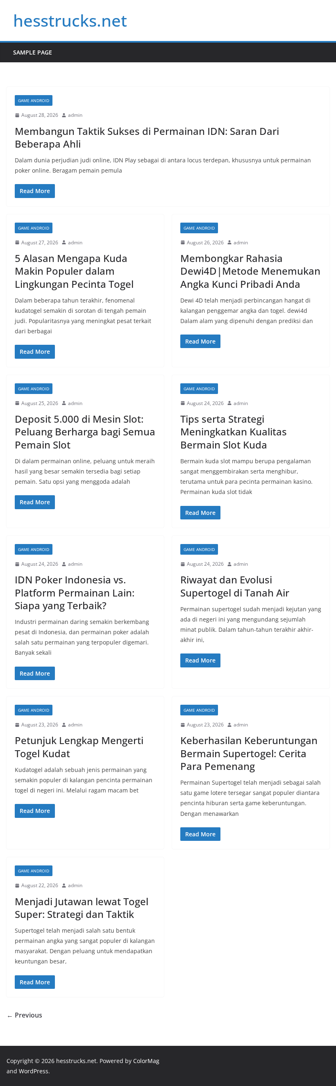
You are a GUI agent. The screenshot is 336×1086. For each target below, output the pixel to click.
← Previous (24, 1015)
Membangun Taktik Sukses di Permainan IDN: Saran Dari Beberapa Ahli (147, 137)
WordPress (33, 1071)
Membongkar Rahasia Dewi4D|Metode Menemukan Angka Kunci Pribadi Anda (250, 270)
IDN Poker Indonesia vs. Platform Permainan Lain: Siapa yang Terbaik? (74, 592)
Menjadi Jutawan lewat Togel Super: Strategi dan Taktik (81, 908)
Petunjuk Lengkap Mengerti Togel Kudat (79, 746)
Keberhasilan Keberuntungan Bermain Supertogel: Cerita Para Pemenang (249, 752)
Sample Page (32, 52)
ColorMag (146, 1061)
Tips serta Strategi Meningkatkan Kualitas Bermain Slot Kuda (233, 431)
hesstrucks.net (70, 20)
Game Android (33, 100)
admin (75, 115)
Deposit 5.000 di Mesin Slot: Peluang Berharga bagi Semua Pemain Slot (85, 431)
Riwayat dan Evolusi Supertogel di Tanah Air (234, 586)
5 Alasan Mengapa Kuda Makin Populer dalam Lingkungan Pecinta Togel (74, 270)
